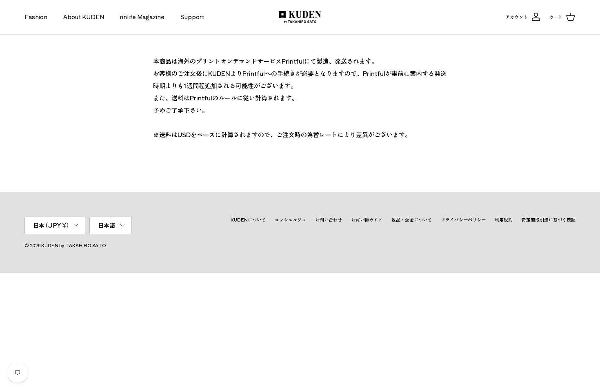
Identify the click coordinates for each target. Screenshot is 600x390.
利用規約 (504, 219)
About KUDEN (83, 17)
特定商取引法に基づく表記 (549, 219)
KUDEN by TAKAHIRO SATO (73, 245)
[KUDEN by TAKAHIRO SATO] (300, 17)
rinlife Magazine (142, 17)
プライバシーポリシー (463, 219)
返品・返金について (411, 219)
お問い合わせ (328, 219)
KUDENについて (248, 219)
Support (192, 17)
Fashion (35, 17)
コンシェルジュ (290, 219)
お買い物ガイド (366, 219)
